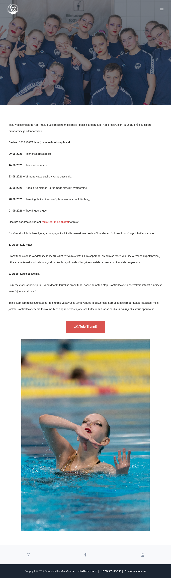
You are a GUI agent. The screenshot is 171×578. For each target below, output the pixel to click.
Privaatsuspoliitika (135, 571)
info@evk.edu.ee (87, 571)
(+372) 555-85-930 (111, 571)
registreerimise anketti (55, 222)
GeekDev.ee (67, 571)
